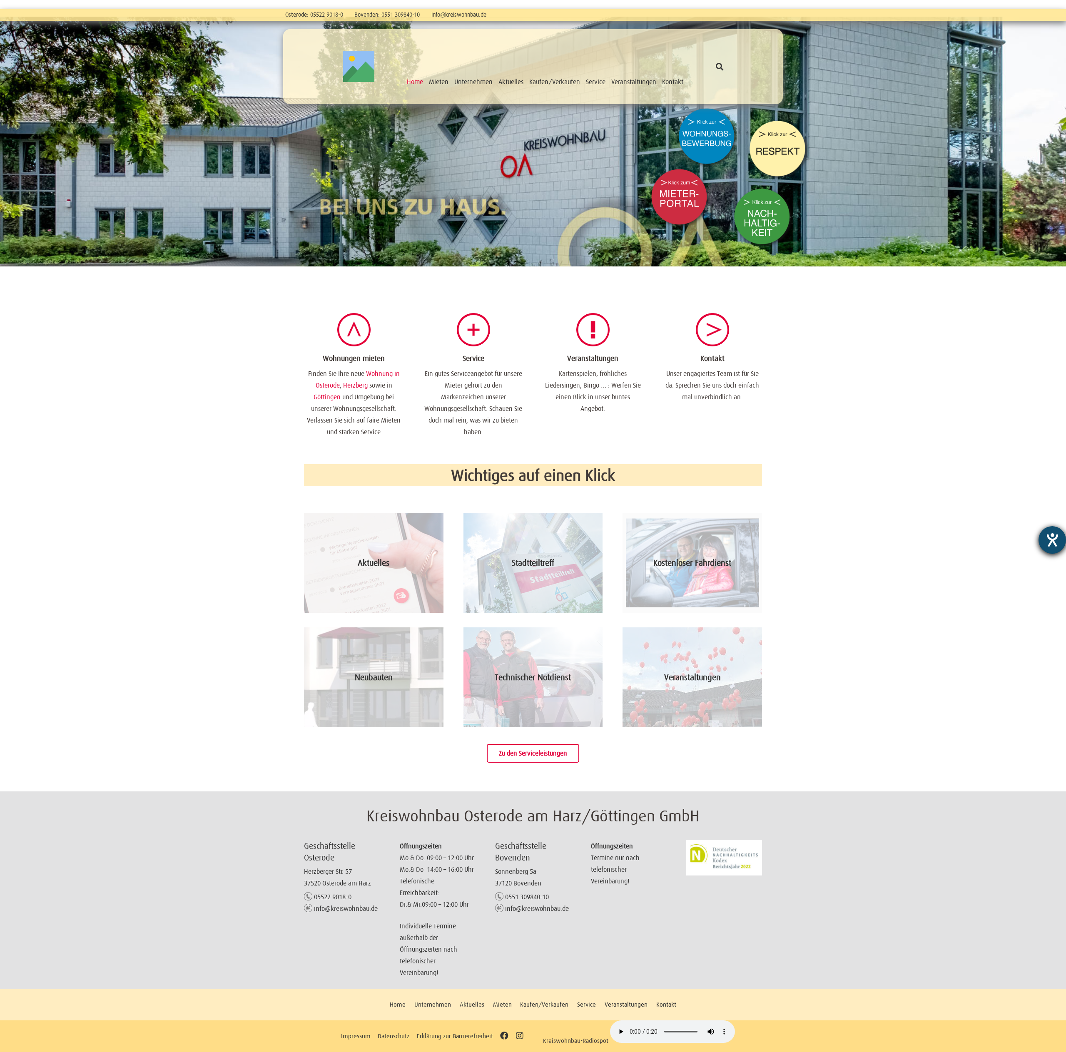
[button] (719, 66)
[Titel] (358, 66)
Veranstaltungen (592, 358)
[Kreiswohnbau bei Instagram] (519, 1036)
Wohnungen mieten (354, 358)
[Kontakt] (712, 329)
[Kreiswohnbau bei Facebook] (504, 1036)
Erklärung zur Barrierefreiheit (455, 1036)
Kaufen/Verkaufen (544, 1004)
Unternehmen (432, 1004)
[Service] (473, 329)
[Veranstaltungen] (593, 329)
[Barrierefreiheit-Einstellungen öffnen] (1052, 540)
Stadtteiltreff (533, 562)
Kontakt (712, 358)
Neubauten (374, 677)
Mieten (502, 1004)
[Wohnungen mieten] (354, 329)
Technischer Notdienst (533, 677)
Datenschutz (393, 1036)
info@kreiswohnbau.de (458, 14)
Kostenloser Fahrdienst (692, 562)
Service (473, 358)
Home (398, 1004)
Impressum (356, 1036)
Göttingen (327, 396)
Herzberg (355, 385)
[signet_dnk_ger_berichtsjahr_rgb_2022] (724, 857)
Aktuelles (373, 562)
